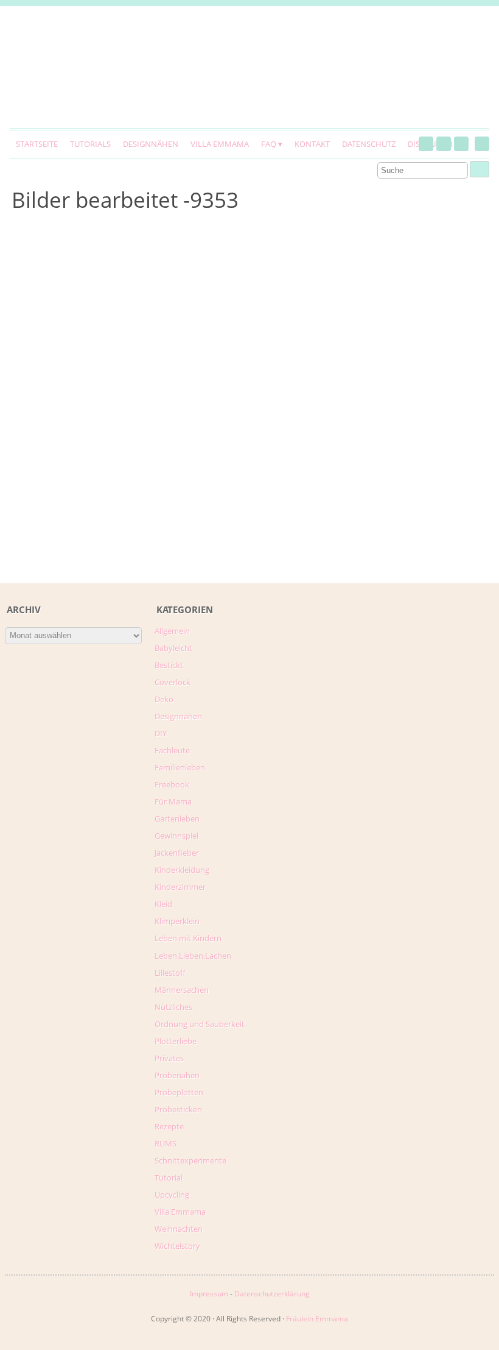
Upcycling (172, 1194)
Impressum (209, 1293)
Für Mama (173, 801)
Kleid (163, 903)
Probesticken (178, 1109)
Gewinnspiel (176, 835)
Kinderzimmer (180, 886)
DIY (161, 733)
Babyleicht (173, 647)
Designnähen (150, 143)
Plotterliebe (176, 1041)
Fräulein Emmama (317, 1318)
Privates (169, 1058)
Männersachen (182, 989)
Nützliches (173, 1006)
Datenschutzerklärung (272, 1293)
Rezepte (169, 1126)
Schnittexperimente (190, 1160)
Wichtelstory (177, 1245)
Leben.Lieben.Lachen (193, 955)
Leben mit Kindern (188, 938)
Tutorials (90, 143)
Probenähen (177, 1075)
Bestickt (169, 664)
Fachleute (172, 750)
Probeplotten (179, 1092)
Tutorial (169, 1177)
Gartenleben (177, 818)
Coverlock (172, 682)
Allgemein (172, 630)
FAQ (268, 143)
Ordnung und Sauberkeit (200, 1023)
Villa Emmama (219, 143)
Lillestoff (170, 972)
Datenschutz (369, 143)
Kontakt (312, 143)
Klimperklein (177, 920)
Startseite (37, 143)
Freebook (172, 784)
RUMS (165, 1143)
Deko (164, 699)
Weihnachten (179, 1228)
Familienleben (180, 767)
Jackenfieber (177, 852)
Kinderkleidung (182, 869)
